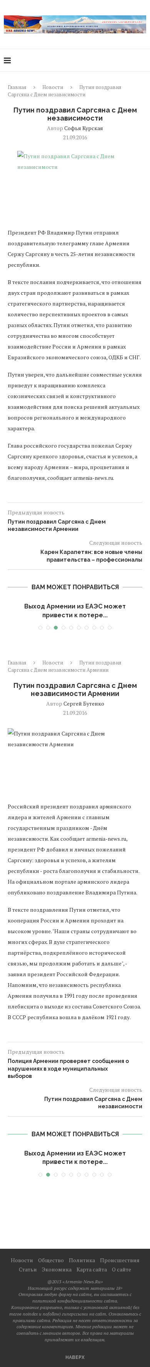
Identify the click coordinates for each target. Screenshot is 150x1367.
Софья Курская (83, 128)
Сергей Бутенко (83, 703)
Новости (52, 87)
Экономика (57, 1269)
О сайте (121, 1269)
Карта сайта (92, 1269)
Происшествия (120, 1260)
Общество (51, 1260)
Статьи (28, 1269)
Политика (82, 1260)
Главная (17, 87)
